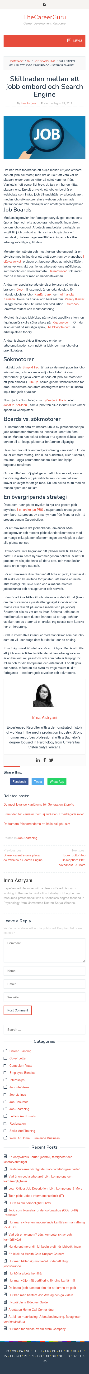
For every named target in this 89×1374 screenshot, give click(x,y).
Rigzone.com (61, 322)
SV (75, 1356)
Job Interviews (19, 1087)
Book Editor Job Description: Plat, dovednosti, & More (72, 857)
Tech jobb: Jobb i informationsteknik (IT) (36, 1195)
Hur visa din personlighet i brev (30, 1203)
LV (5, 1356)
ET (35, 1351)
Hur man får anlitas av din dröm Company (37, 1328)
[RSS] (44, 4)
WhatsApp (57, 781)
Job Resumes (18, 1101)
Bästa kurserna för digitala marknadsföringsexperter (44, 1169)
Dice (19, 289)
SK (54, 1356)
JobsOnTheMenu (15, 405)
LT (12, 1356)
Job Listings (17, 1094)
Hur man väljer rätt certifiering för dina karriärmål (42, 1280)
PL (32, 1356)
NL (28, 1351)
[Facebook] (44, 760)
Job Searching (27, 837)
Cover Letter (17, 1058)
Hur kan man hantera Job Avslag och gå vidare (41, 1295)
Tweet (38, 781)
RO (39, 1356)
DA (21, 1351)
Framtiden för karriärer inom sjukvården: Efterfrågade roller (44, 814)
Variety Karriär (74, 299)
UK (44, 1360)
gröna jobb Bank (55, 400)
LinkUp (33, 381)
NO (18, 1356)
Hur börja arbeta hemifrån (26, 1273)
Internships (17, 1080)
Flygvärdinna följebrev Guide (28, 1302)
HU (75, 1351)
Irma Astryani (18, 880)
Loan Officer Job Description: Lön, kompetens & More (45, 1188)
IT (81, 1351)
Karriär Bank (43, 294)
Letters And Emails (22, 1116)
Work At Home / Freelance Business (34, 1138)
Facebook (19, 781)
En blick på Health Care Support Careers (36, 1253)
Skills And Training (22, 1130)
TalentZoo (72, 304)
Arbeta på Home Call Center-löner (31, 1309)
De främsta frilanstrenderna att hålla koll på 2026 (37, 823)
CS (14, 1351)
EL (61, 1351)
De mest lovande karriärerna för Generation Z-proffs (39, 804)
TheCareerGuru (44, 17)
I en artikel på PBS (30, 509)
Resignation (17, 1123)
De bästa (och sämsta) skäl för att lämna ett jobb (42, 1287)
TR (82, 1356)
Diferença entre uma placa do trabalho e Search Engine (23, 855)
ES (68, 1356)
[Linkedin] (38, 760)
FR (47, 1351)
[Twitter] (51, 760)
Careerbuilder (58, 271)
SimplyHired (31, 367)
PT (26, 1356)
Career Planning (20, 1051)
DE (54, 1351)
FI (40, 1351)
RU (47, 1356)
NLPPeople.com (59, 327)
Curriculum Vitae (20, 1065)
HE (68, 1351)
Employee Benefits (22, 1072)
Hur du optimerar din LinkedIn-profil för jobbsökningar (45, 1246)
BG (7, 1351)
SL (61, 1356)
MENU (77, 41)
